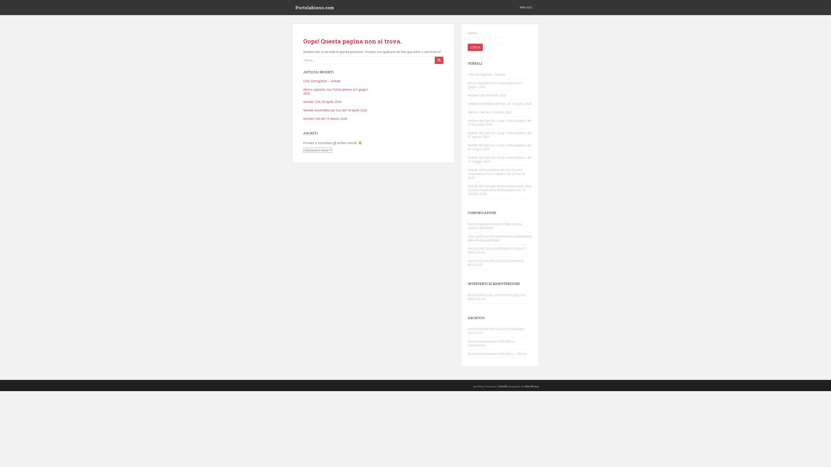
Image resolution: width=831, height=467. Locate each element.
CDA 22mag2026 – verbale (322, 81)
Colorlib (502, 386)
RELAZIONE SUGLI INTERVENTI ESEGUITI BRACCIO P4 (497, 250)
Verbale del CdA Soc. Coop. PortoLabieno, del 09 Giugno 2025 (499, 147)
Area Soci (526, 7)
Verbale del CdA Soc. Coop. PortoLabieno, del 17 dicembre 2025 (499, 122)
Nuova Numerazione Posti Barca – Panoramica (492, 343)
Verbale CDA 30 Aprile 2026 (322, 102)
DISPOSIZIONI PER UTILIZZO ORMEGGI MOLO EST (496, 263)
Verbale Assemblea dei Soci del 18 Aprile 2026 (335, 110)
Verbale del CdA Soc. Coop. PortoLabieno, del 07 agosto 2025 (499, 135)
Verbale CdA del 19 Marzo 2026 (325, 119)
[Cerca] (439, 60)
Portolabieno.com (314, 7)
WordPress (532, 386)
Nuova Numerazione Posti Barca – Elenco (497, 354)
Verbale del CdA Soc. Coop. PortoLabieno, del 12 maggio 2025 (499, 159)
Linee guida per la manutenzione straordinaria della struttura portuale (500, 238)
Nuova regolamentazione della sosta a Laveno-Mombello (495, 226)
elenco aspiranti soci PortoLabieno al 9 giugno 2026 (335, 91)
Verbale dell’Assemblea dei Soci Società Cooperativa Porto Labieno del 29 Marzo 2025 (496, 174)
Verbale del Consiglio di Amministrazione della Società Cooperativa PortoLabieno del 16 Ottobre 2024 (500, 190)
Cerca (472, 33)
